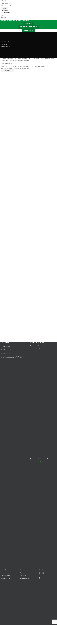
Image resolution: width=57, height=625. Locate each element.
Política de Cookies (5, 575)
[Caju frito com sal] (32, 400)
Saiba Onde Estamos (6, 353)
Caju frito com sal (39, 346)
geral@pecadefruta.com (13, 349)
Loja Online (28, 23)
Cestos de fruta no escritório (28, 26)
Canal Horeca (28, 30)
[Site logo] (5, 0)
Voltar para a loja (7, 70)
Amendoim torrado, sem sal (42, 459)
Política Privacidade (6, 573)
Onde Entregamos (24, 578)
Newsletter (3, 580)
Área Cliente (23, 573)
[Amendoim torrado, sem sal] (32, 513)
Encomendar (23, 575)
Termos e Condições (6, 578)
